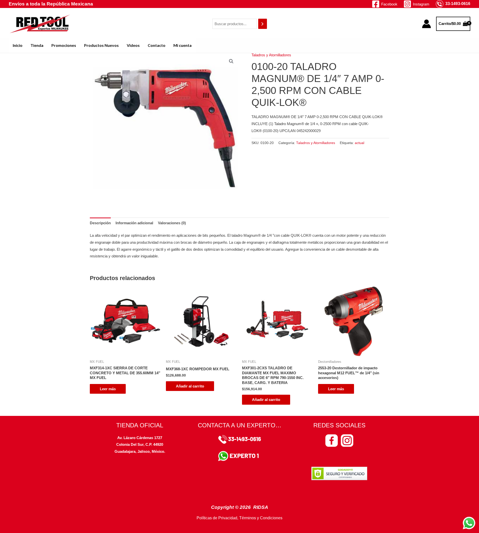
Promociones (63, 45)
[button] (231, 61)
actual (359, 143)
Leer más (108, 389)
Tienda (36, 45)
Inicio (17, 45)
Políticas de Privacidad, (217, 518)
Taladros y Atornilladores (271, 55)
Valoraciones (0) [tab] (172, 223)
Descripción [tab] (100, 223)
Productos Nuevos (101, 45)
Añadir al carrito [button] (190, 386)
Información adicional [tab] (134, 223)
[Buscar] (262, 24)
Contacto (156, 45)
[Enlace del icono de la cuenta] (426, 23)
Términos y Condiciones (260, 518)
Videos (133, 45)
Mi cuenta (182, 45)
